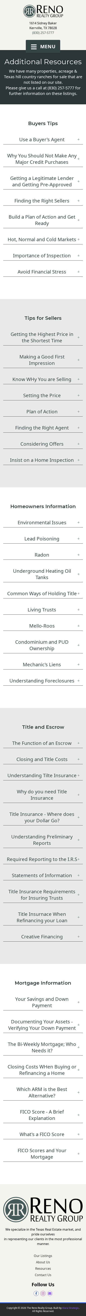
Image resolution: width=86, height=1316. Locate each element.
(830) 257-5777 (43, 33)
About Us (43, 1262)
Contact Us (43, 1275)
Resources (43, 1268)
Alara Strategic (70, 1308)
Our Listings (43, 1256)
